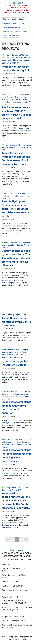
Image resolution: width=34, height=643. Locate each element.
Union (22, 23)
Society (6, 19)
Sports (21, 19)
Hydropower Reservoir (17, 223)
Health (17, 32)
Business (6, 23)
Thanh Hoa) (6, 338)
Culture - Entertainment (12, 27)
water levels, (7, 83)
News (15, 23)
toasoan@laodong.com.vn (17, 590)
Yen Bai (4, 278)
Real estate (7, 32)
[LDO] (17, 57)
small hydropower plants (11, 423)
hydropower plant (22, 128)
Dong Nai (5, 515)
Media (14, 19)
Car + (5, 36)
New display (14, 36)
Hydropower (6, 174)
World (25, 32)
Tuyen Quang (6, 126)
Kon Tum (5, 372)
